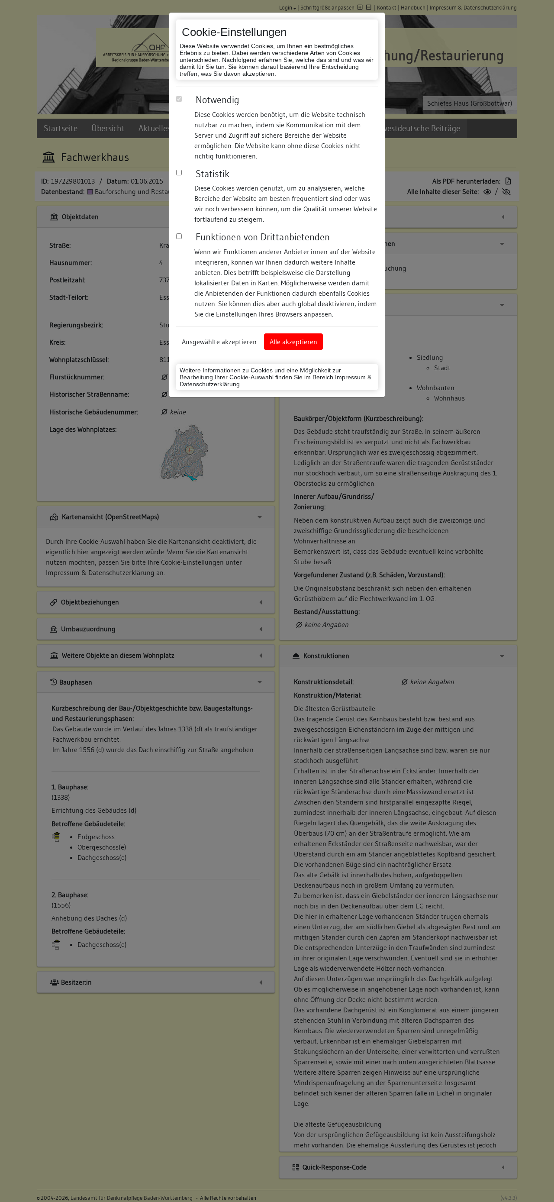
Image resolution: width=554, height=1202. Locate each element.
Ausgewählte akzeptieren (219, 341)
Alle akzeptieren (293, 341)
